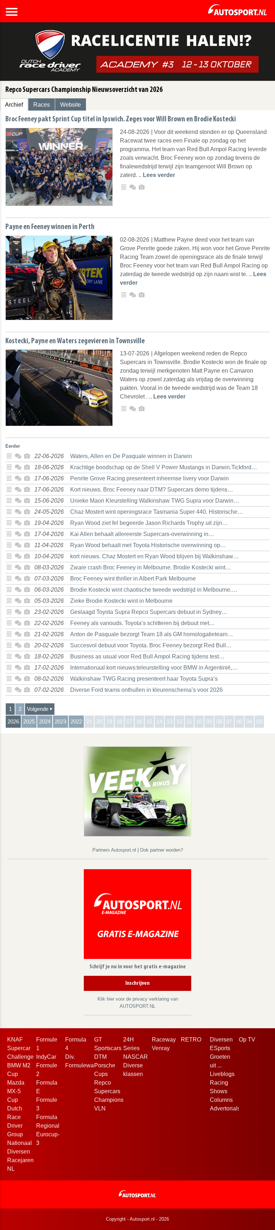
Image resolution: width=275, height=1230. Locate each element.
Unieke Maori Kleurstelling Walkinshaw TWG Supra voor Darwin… (154, 501)
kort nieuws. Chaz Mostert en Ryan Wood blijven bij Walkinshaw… (154, 556)
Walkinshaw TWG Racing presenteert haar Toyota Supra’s (144, 679)
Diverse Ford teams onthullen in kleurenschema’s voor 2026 (146, 690)
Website (70, 105)
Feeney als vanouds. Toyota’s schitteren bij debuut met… (142, 623)
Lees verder (159, 175)
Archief (14, 105)
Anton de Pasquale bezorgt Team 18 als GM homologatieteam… (151, 634)
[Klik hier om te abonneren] (137, 915)
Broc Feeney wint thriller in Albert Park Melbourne (133, 579)
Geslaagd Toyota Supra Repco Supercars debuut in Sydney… (148, 612)
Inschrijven (137, 983)
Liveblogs (222, 1074)
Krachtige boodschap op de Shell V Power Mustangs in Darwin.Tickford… (163, 467)
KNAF (15, 1039)
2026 (13, 721)
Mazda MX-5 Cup (15, 1091)
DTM (100, 1057)
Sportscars (107, 1048)
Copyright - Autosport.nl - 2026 (137, 1219)
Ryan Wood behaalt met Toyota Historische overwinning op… (148, 545)
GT (98, 1039)
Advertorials (225, 1108)
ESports (220, 1048)
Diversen (221, 1039)
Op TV (247, 1039)
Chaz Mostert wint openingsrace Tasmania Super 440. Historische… (156, 512)
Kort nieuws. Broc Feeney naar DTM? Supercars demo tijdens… (151, 489)
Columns (221, 1100)
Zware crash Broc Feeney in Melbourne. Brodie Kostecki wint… (150, 567)
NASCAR (135, 1057)
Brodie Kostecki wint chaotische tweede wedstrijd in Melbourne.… (153, 590)
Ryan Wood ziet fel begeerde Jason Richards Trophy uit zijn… (149, 523)
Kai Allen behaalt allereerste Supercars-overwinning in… (142, 534)
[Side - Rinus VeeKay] (137, 791)
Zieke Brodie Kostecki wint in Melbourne (121, 601)
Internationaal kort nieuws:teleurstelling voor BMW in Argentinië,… (154, 668)
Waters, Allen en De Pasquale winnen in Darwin (131, 456)
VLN (100, 1108)
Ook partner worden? (161, 850)
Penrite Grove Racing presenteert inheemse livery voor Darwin (149, 478)
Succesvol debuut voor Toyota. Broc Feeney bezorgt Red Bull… (151, 645)
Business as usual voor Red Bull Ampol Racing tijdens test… (147, 656)
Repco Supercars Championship (112, 1091)
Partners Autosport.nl (115, 850)
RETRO (191, 1039)
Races (41, 105)
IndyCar (46, 1057)
